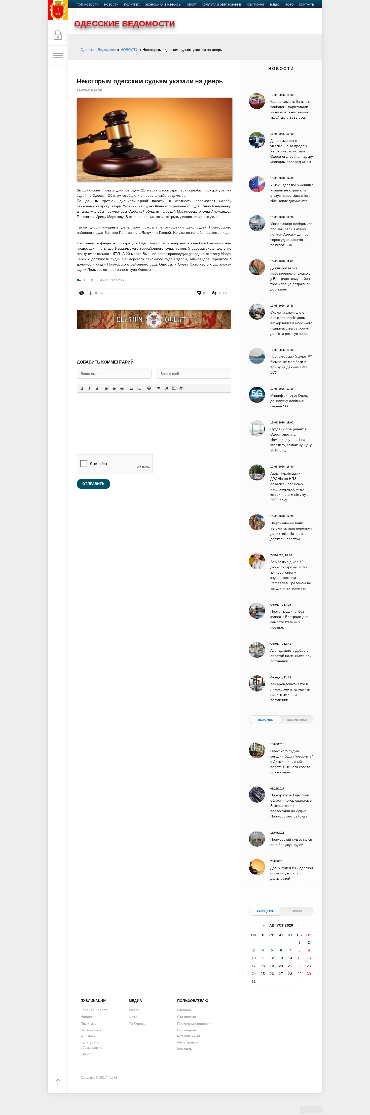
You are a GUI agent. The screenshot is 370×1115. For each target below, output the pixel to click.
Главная (184, 1010)
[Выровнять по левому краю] (106, 388)
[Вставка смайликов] (149, 388)
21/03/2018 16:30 (89, 90)
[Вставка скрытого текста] (181, 388)
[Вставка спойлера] (174, 388)
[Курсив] (89, 388)
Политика (131, 4)
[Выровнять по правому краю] (122, 388)
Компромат (255, 4)
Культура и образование (221, 4)
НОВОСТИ (129, 50)
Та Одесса (138, 1024)
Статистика (186, 1017)
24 (254, 974)
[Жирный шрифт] (82, 388)
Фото (289, 4)
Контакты (307, 4)
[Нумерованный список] (139, 388)
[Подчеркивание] (97, 388)
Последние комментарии (188, 1032)
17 (254, 966)
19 (272, 966)
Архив (297, 911)
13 (281, 958)
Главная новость (95, 1010)
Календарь (265, 911)
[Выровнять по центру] (114, 388)
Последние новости (193, 1024)
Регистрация (187, 1042)
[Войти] (58, 35)
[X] (81, 293)
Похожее (265, 719)
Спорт (192, 4)
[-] (101, 293)
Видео (275, 4)
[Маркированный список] (131, 388)
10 (254, 958)
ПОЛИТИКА (115, 280)
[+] (91, 293)
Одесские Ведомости (98, 50)
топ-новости (88, 4)
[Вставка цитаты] (159, 388)
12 (272, 958)
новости (111, 4)
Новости (281, 69)
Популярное (297, 719)
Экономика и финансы (163, 4)
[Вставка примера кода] (166, 388)
